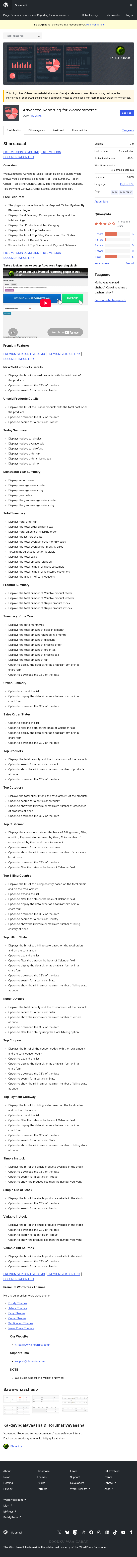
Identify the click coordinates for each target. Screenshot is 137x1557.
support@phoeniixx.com (30, 1361)
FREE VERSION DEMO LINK (21, 152)
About (7, 1471)
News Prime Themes (21, 1328)
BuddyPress (12, 1517)
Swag (109, 1489)
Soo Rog (126, 112)
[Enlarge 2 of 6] (25, 1409)
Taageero (128, 130)
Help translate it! (95, 24)
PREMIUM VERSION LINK (63, 354)
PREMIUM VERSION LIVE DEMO (24, 354)
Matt (8, 1505)
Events (108, 1477)
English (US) (127, 184)
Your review (102, 263)
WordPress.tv (80, 1489)
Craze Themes (17, 1318)
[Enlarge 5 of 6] (83, 1399)
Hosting (8, 1483)
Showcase (43, 1471)
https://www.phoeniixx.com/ (32, 1344)
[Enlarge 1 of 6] (25, 1399)
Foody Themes (17, 1303)
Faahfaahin (14, 130)
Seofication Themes (20, 1323)
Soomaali (16, 1532)
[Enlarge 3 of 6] (54, 1399)
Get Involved (112, 1471)
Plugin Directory (12, 15)
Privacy (8, 1489)
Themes (42, 1477)
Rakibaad (58, 130)
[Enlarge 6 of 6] (83, 1411)
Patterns (42, 1489)
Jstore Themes (17, 1308)
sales (114, 192)
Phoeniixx (36, 115)
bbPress (10, 1511)
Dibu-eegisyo (36, 130)
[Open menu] (131, 5)
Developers (77, 1483)
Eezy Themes (16, 1313)
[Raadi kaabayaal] (38, 35)
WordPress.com (14, 1499)
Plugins (41, 1483)
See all (130, 263)
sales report (126, 192)
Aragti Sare (101, 201)
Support (75, 1477)
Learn (73, 1471)
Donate (110, 1483)
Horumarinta (79, 130)
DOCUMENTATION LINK (18, 359)
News (6, 1477)
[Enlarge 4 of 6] (54, 1410)
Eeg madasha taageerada (110, 300)
